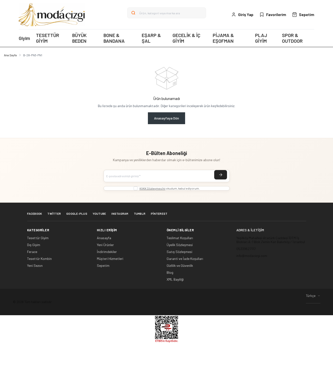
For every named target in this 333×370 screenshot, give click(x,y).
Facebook (34, 213)
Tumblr (139, 213)
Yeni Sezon (35, 266)
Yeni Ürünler (105, 245)
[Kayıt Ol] (220, 174)
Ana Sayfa (10, 55)
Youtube (99, 213)
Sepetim (103, 266)
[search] (133, 12)
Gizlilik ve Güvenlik (180, 266)
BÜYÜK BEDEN (79, 38)
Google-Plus (76, 213)
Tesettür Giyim (38, 238)
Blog (170, 272)
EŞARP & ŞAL (151, 38)
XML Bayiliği (175, 279)
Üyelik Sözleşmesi (180, 245)
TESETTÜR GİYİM (47, 38)
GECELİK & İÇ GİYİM (186, 38)
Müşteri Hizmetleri (110, 259)
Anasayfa (104, 238)
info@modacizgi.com (251, 255)
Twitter (54, 213)
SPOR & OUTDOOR (292, 38)
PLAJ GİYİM (261, 38)
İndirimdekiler (107, 252)
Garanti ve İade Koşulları (185, 259)
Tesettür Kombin (39, 259)
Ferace (32, 252)
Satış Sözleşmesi (179, 252)
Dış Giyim (33, 245)
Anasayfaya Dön (166, 118)
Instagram (119, 213)
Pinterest (159, 213)
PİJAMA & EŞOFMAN (223, 38)
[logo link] (52, 14)
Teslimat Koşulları (180, 238)
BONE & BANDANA (114, 38)
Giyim (24, 38)
